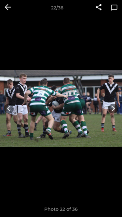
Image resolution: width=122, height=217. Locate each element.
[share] (98, 7)
